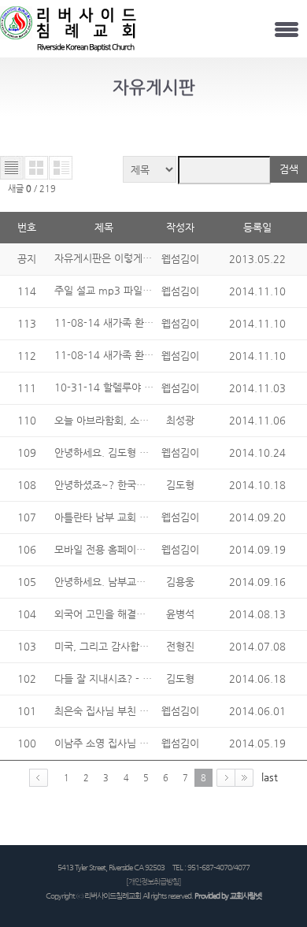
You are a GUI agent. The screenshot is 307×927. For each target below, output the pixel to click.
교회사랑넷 (245, 896)
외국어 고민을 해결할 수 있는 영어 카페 (139, 614)
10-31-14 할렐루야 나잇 (110, 387)
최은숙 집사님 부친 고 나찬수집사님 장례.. (145, 711)
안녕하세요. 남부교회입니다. (115, 582)
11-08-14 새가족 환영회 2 (115, 322)
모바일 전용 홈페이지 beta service (129, 549)
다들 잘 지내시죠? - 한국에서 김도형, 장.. (144, 678)
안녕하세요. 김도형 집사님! (113, 452)
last (269, 777)
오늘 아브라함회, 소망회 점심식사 (126, 420)
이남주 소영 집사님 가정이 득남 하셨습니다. (148, 743)
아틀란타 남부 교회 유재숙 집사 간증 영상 (144, 517)
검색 (288, 169)
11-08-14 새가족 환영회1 (113, 355)
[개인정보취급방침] (153, 881)
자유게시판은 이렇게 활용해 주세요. (133, 258)
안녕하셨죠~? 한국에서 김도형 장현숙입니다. (152, 485)
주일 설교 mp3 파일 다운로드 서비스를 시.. (150, 290)
